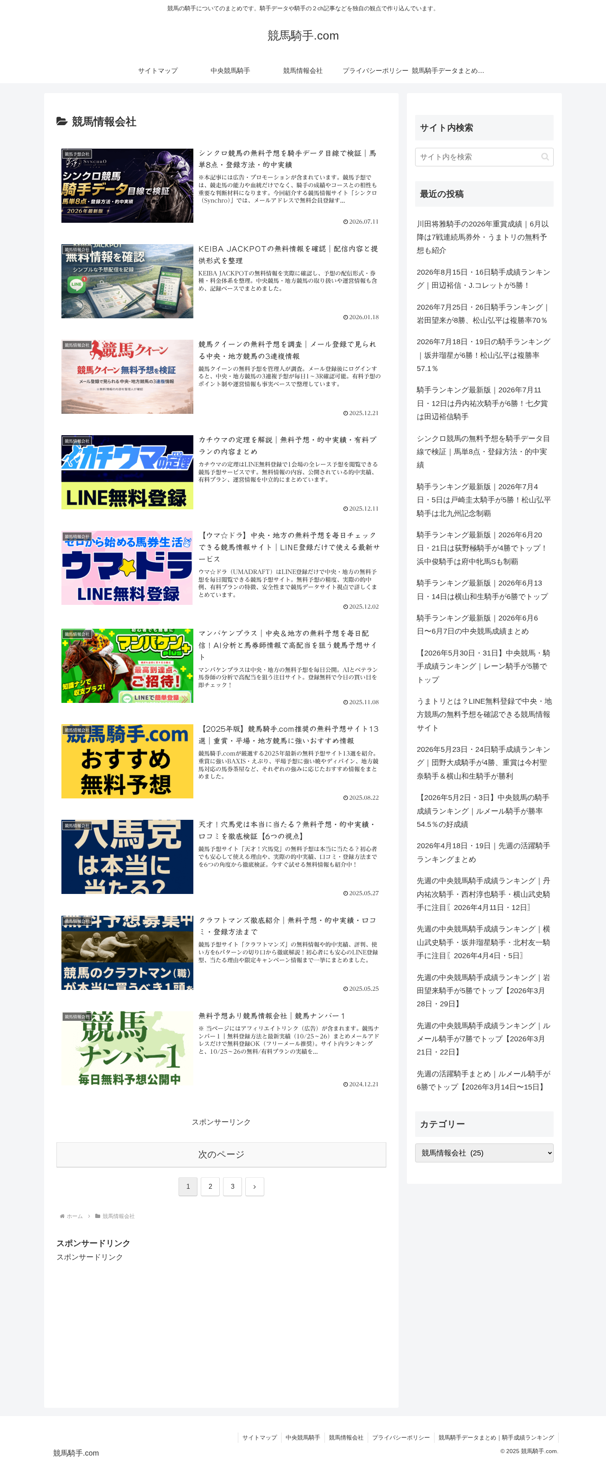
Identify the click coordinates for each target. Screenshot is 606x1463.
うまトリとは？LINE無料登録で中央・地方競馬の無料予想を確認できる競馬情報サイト (484, 714)
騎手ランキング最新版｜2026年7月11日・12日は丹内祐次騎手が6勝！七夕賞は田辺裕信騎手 (482, 403)
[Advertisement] (221, 1321)
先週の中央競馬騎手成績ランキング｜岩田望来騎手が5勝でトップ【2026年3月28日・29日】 (483, 990)
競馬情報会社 (346, 1437)
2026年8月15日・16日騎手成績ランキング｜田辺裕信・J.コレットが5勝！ (483, 278)
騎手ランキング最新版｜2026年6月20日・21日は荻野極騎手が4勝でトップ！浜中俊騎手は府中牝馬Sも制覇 (482, 548)
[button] (545, 156)
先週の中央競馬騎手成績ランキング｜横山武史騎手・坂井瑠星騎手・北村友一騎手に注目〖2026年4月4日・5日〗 (483, 942)
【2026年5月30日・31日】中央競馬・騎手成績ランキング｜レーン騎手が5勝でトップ (483, 666)
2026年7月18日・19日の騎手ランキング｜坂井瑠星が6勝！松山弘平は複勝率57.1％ (483, 355)
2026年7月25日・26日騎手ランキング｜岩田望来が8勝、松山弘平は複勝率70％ (483, 313)
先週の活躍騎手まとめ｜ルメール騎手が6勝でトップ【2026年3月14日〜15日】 (483, 1080)
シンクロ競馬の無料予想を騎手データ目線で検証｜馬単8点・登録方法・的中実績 (483, 451)
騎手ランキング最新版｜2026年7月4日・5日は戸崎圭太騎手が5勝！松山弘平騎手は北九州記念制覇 (484, 500)
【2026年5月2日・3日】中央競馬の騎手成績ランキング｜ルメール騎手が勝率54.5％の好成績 (483, 810)
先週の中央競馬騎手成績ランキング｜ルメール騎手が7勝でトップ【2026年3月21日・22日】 (483, 1039)
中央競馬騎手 (303, 1437)
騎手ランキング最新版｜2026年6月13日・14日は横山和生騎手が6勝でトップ (482, 589)
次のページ (221, 1154)
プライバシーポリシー (401, 1437)
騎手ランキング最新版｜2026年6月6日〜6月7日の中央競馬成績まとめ (477, 624)
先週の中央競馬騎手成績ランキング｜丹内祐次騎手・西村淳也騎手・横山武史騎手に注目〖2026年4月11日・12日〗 (483, 894)
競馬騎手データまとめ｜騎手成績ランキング (496, 1437)
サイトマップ (259, 1437)
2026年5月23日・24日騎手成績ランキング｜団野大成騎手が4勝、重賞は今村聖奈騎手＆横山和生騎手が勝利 (483, 762)
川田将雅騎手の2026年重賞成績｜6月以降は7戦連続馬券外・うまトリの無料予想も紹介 (483, 237)
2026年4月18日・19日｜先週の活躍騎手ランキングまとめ (483, 852)
